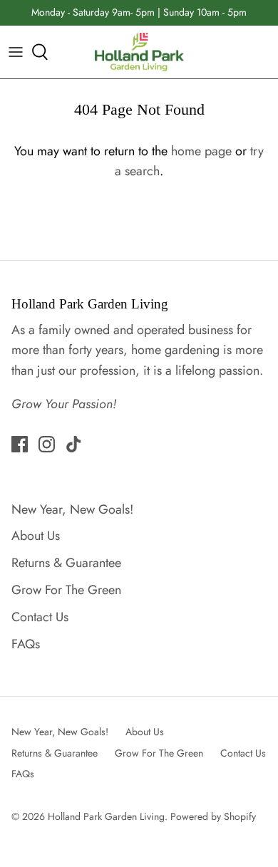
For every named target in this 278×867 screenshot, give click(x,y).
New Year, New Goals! (72, 509)
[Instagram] (46, 444)
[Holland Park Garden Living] (139, 52)
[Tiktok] (74, 444)
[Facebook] (19, 444)
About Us (35, 535)
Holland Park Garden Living (106, 816)
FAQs (25, 644)
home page (201, 151)
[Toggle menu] (15, 52)
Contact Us (39, 617)
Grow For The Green (66, 590)
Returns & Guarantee (66, 563)
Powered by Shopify (213, 816)
